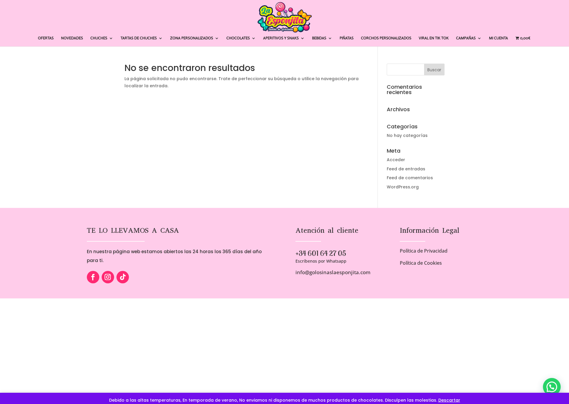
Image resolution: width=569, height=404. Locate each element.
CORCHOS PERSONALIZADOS (386, 38)
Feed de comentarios (410, 178)
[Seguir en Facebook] (93, 277)
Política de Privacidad (423, 251)
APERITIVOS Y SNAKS (281, 38)
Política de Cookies (421, 263)
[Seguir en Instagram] (108, 277)
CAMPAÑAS (466, 38)
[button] (552, 387)
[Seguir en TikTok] (122, 277)
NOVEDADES (72, 38)
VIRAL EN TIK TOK (434, 38)
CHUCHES (98, 38)
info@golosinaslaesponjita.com (332, 272)
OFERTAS (46, 38)
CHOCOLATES (238, 38)
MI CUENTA (498, 38)
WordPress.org (403, 187)
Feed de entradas (406, 169)
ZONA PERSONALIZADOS (191, 38)
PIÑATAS (347, 38)
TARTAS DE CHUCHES (139, 38)
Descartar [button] (449, 400)
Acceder (396, 160)
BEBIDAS (319, 38)
